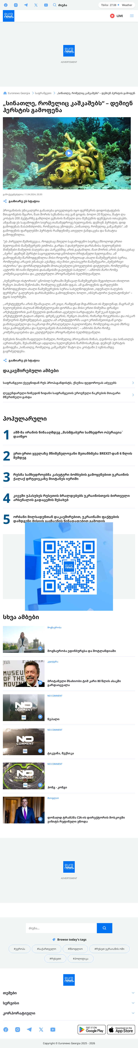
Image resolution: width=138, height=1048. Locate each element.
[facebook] (6, 5)
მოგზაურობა (54, 627)
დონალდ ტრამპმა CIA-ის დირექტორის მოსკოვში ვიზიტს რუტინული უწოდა (86, 819)
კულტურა (52, 661)
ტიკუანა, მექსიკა (60, 753)
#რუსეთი (55, 958)
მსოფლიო (53, 798)
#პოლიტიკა (80, 958)
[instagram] (16, 5)
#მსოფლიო (75, 949)
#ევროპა (19, 949)
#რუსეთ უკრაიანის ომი (109, 949)
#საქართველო (46, 949)
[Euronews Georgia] (8, 16)
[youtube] (46, 5)
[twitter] (36, 5)
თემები (10, 992)
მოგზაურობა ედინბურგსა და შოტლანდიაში (81, 651)
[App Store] (121, 1029)
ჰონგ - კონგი (57, 787)
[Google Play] (92, 1029)
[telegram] (26, 5)
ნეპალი (53, 719)
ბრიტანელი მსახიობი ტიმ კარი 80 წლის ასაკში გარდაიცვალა (84, 683)
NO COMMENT (54, 695)
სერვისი (11, 1003)
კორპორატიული (19, 1013)
